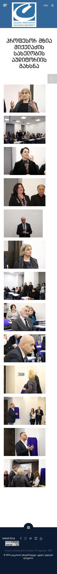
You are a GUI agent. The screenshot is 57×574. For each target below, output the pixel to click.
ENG (46, 5)
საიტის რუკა (8, 538)
